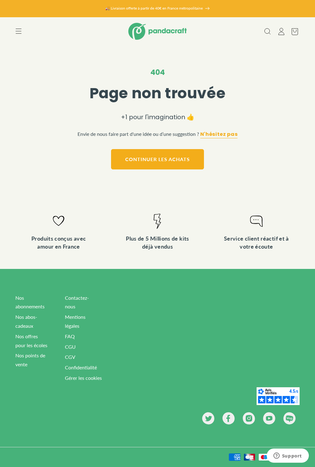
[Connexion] (281, 31)
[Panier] (294, 31)
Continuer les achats (157, 159)
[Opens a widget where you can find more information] (287, 456)
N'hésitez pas (218, 134)
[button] (18, 31)
